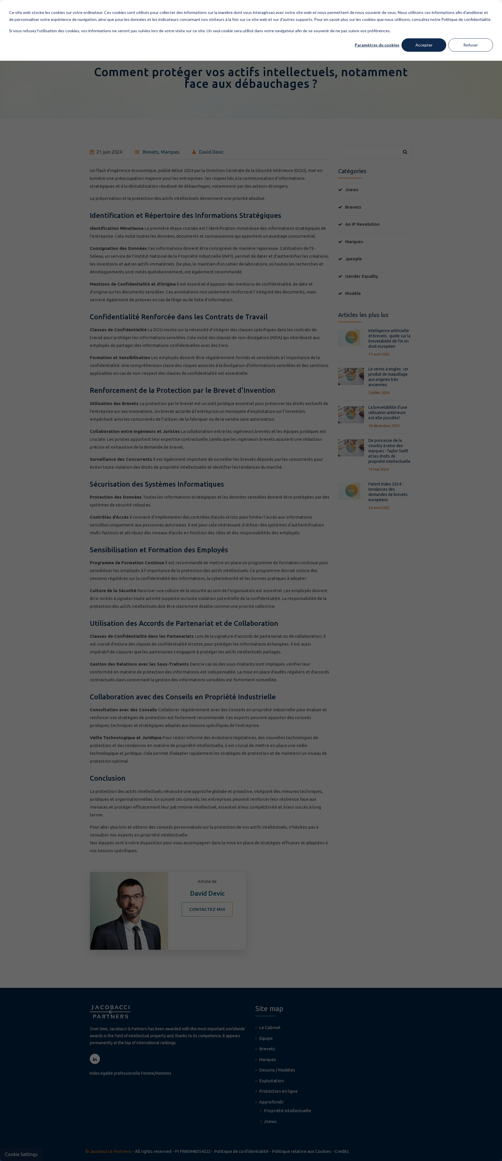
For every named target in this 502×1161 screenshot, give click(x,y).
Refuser (470, 44)
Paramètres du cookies (377, 44)
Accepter (424, 44)
